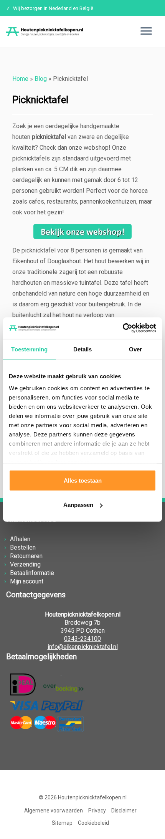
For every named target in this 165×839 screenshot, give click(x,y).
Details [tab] (82, 349)
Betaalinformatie (32, 573)
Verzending (25, 564)
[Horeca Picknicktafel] (82, 231)
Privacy (97, 810)
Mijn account (26, 581)
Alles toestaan (83, 480)
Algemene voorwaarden (53, 810)
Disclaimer (124, 810)
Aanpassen (78, 504)
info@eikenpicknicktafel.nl (83, 646)
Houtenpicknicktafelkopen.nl (92, 797)
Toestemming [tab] (29, 349)
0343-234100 (82, 638)
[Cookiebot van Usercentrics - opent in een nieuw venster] (122, 328)
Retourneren (26, 556)
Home (20, 78)
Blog (41, 78)
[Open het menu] (146, 31)
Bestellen (23, 547)
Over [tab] (135, 349)
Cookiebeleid (93, 823)
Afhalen (20, 539)
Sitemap (62, 823)
